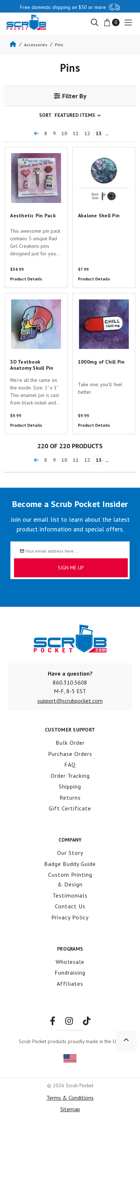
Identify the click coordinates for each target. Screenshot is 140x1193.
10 (64, 133)
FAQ (70, 764)
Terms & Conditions (70, 1097)
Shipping (70, 786)
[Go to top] (126, 1040)
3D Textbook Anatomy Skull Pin (34, 302)
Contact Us (70, 906)
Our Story (70, 852)
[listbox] (79, 115)
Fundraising (70, 972)
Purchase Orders (70, 753)
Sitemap (70, 1109)
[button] (70, 96)
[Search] (94, 21)
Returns (70, 797)
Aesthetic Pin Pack (24, 151)
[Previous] (36, 134)
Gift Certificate (70, 808)
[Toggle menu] (128, 22)
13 (99, 133)
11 (76, 133)
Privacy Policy (70, 917)
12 (87, 133)
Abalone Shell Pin (92, 151)
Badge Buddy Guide (70, 863)
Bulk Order (70, 742)
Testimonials (70, 895)
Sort (45, 115)
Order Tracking (70, 775)
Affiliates (70, 983)
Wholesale (70, 961)
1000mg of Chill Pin (94, 298)
